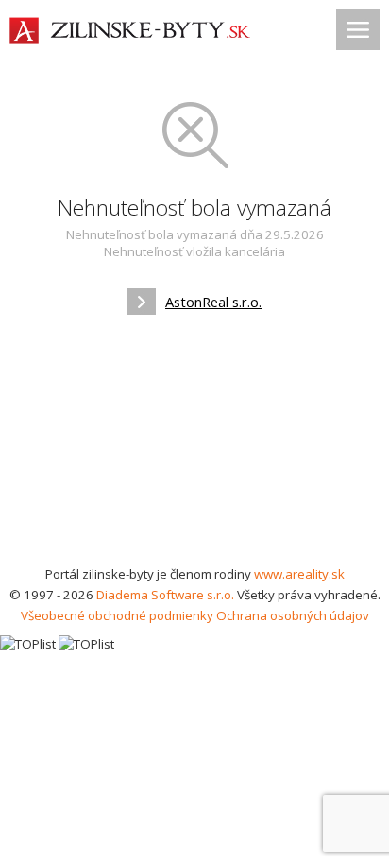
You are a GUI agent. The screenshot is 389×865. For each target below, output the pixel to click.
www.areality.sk (299, 573)
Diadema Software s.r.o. (165, 594)
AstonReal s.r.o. (213, 301)
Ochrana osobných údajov (292, 615)
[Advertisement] (194, 446)
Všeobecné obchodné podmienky (117, 615)
